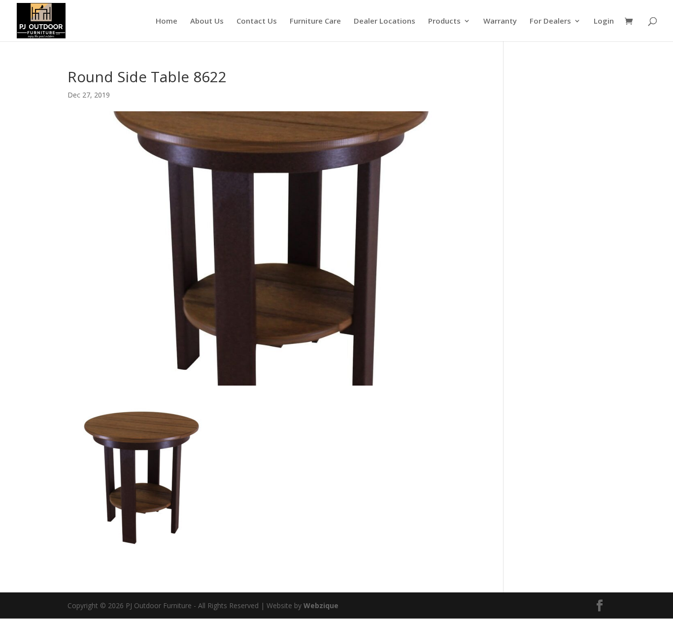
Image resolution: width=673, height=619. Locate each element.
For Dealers (550, 21)
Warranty (500, 21)
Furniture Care (315, 21)
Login (604, 21)
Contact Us (256, 21)
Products (444, 21)
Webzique (320, 605)
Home (166, 21)
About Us (207, 21)
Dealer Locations (384, 21)
